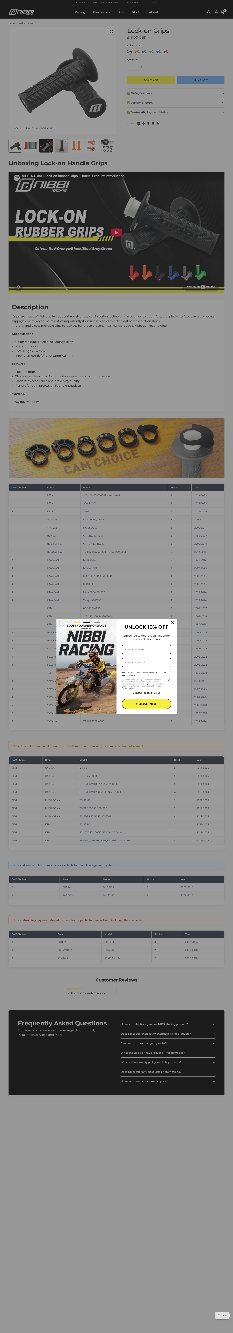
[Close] (173, 623)
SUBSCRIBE (146, 704)
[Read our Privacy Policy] (169, 680)
